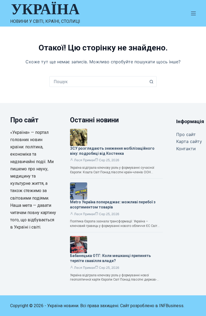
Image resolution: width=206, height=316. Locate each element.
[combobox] (98, 81)
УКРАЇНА (45, 9)
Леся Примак (84, 160)
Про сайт (186, 134)
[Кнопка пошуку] (151, 81)
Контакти (186, 148)
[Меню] (193, 13)
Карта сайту (189, 141)
